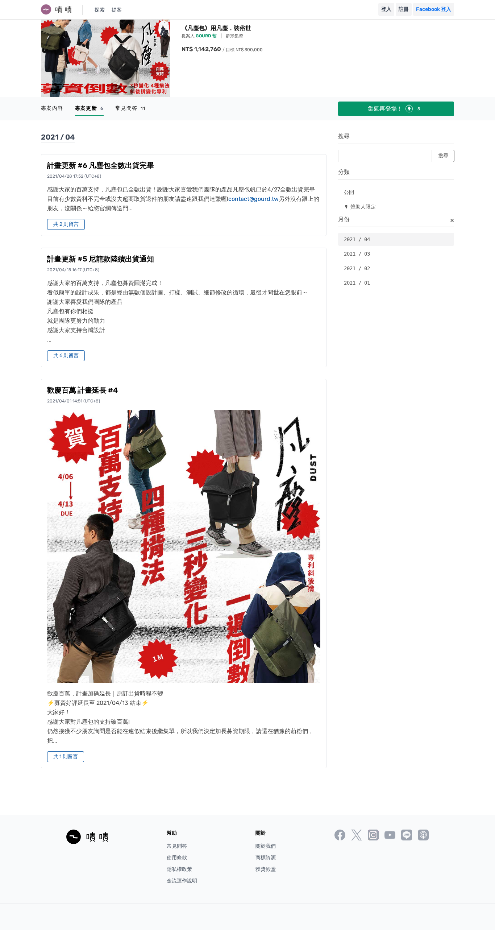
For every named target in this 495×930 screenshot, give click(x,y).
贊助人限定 (360, 206)
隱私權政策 (179, 869)
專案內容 (52, 108)
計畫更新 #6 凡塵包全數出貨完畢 (100, 165)
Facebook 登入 (433, 9)
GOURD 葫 (207, 35)
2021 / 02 (357, 268)
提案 (117, 10)
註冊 (404, 9)
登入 (386, 9)
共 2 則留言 (66, 224)
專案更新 (89, 108)
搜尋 (344, 136)
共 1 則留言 (65, 756)
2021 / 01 (357, 283)
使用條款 (177, 858)
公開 (349, 192)
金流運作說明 (182, 881)
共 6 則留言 (66, 355)
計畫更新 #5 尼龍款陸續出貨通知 (100, 259)
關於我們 (265, 846)
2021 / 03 (357, 254)
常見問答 (130, 108)
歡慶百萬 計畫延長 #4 (82, 390)
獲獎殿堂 (265, 869)
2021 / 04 (357, 239)
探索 (100, 10)
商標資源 (265, 858)
